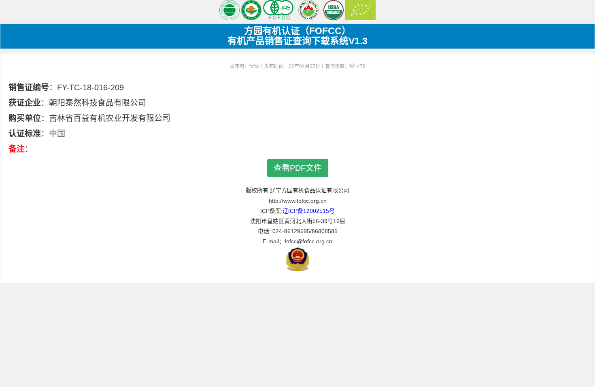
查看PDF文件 (298, 168)
